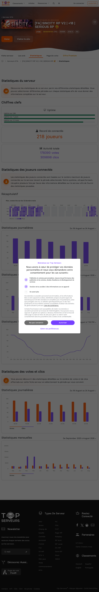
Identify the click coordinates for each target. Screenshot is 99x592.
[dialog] (49, 296)
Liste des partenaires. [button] (51, 305)
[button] (49, 292)
